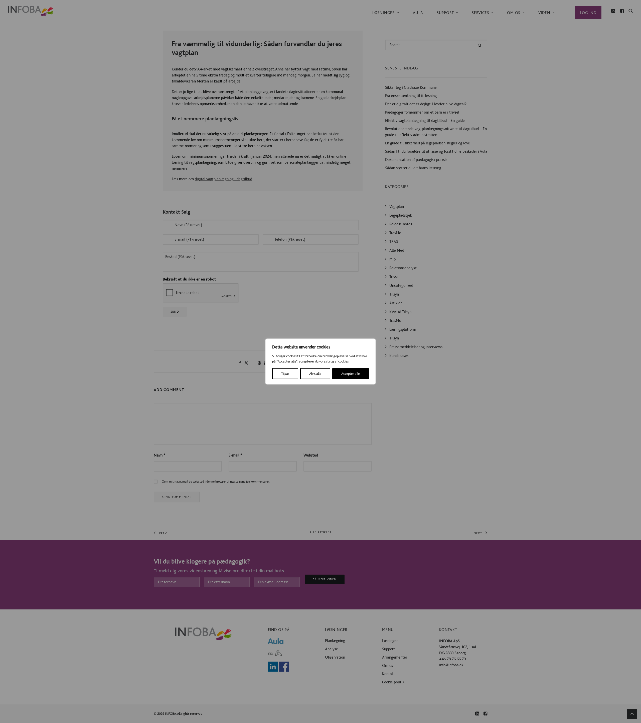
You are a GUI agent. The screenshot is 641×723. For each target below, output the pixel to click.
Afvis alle (315, 374)
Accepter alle (350, 374)
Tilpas (285, 374)
